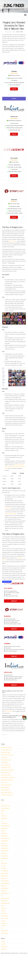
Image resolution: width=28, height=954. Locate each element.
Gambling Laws (4, 833)
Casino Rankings (4, 818)
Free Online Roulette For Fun (6, 750)
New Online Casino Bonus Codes (7, 795)
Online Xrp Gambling (5, 787)
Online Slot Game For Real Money (7, 770)
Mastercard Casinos (5, 873)
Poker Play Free (4, 757)
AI (1, 803)
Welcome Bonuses (4, 933)
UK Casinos (3, 920)
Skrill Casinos (3, 908)
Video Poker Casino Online (6, 775)
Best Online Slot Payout (5, 752)
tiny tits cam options (8, 711)
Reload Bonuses (4, 900)
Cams (7, 734)
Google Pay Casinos (5, 845)
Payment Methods (4, 888)
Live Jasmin (8, 588)
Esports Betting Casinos (5, 825)
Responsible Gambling (5, 903)
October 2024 (3, 949)
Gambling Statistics (4, 840)
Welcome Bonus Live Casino (6, 792)
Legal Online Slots (4, 762)
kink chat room (8, 508)
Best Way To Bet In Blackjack (6, 747)
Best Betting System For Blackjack (7, 777)
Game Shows (3, 843)
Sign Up (14, 88)
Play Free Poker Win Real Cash (7, 755)
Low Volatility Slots (4, 870)
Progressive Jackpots (5, 898)
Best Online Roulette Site (5, 790)
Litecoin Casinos (4, 863)
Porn (2, 895)
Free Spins (3, 831)
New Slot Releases (5, 880)
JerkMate (7, 643)
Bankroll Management (5, 808)
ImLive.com (8, 672)
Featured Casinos (4, 828)
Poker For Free (4, 782)
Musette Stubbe (20, 31)
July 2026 (3, 941)
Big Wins (3, 810)
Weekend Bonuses (4, 930)
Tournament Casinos (5, 918)
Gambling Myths (4, 835)
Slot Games (3, 911)
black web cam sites (13, 241)
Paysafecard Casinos (5, 893)
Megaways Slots (4, 875)
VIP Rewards (3, 923)
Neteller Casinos (4, 878)
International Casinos (5, 858)
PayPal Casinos (4, 890)
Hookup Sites (3, 853)
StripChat (7, 616)
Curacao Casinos (4, 823)
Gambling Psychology (5, 838)
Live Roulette (3, 868)
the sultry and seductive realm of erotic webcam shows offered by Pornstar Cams (15, 466)
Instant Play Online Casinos (6, 760)
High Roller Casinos (5, 848)
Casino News (3, 815)
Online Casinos (3, 886)
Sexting (2, 905)
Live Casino (3, 865)
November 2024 (4, 946)
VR (1, 928)
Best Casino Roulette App (6, 765)
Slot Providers (4, 913)
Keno (2, 860)
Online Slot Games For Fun (6, 772)
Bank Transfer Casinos (5, 806)
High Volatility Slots (4, 850)
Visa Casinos (3, 925)
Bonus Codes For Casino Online (7, 780)
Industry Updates (4, 856)
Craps (2, 820)
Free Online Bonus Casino (6, 767)
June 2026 (3, 944)
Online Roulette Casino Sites (6, 785)
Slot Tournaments (4, 915)
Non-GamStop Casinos (5, 883)
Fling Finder (14, 5)
